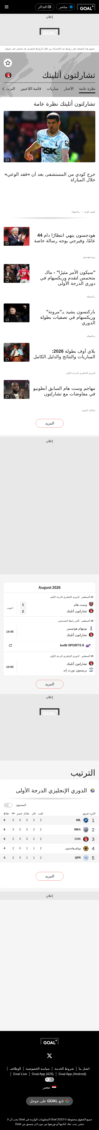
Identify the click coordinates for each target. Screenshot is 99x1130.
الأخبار (68, 89)
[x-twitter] (49, 1056)
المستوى (21, 805)
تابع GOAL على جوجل (47, 1101)
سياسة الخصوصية (38, 1068)
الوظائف (15, 1068)
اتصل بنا (84, 1068)
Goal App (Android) (72, 1074)
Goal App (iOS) (43, 1074)
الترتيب (9, 89)
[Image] (49, 136)
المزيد (49, 423)
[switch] (8, 805)
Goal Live (20, 1074)
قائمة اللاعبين (30, 89)
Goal (54, 1119)
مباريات (52, 89)
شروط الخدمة (64, 1068)
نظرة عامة (87, 89)
